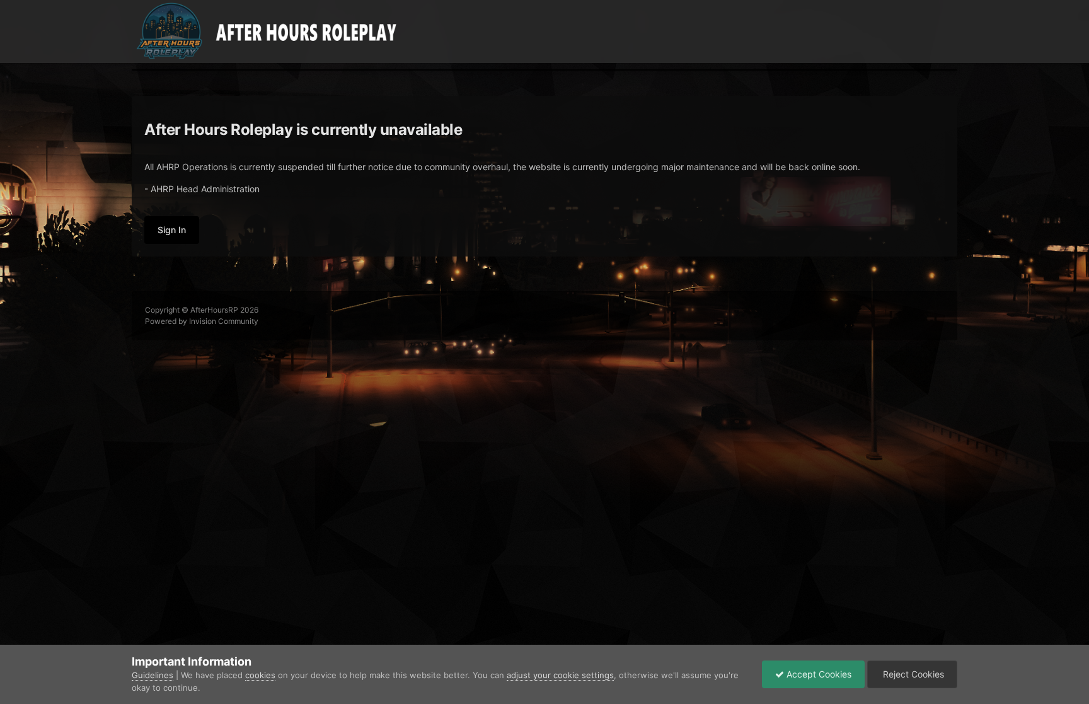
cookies (260, 675)
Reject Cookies (912, 674)
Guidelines (152, 675)
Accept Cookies (817, 674)
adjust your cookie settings (560, 675)
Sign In (172, 229)
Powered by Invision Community (201, 321)
